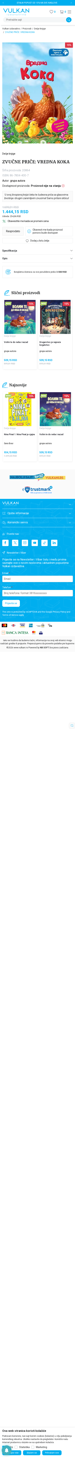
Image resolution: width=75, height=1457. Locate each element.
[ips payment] (50, 625)
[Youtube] (35, 543)
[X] (15, 543)
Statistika (24, 1447)
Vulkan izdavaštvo (11, 28)
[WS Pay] (40, 625)
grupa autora (17, 180)
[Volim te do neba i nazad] (20, 317)
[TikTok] (44, 543)
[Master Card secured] (34, 632)
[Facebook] (5, 543)
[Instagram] (25, 543)
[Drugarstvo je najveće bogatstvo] (55, 317)
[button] (63, 12)
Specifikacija (9, 250)
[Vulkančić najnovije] (8, 304)
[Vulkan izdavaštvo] (16, 11)
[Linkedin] (54, 543)
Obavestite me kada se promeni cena (28, 221)
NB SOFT (44, 647)
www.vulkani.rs (21, 647)
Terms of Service (10, 615)
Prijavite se (11, 603)
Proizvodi (26, 28)
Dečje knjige (40, 28)
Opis (5, 258)
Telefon (6, 587)
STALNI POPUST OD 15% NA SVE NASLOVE (37, 3)
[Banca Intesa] (15, 632)
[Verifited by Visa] (41, 632)
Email (5, 573)
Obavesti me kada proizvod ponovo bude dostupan (48, 231)
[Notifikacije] (7, 1450)
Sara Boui (8, 443)
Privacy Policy (59, 612)
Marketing (41, 1447)
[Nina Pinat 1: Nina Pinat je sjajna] (20, 409)
